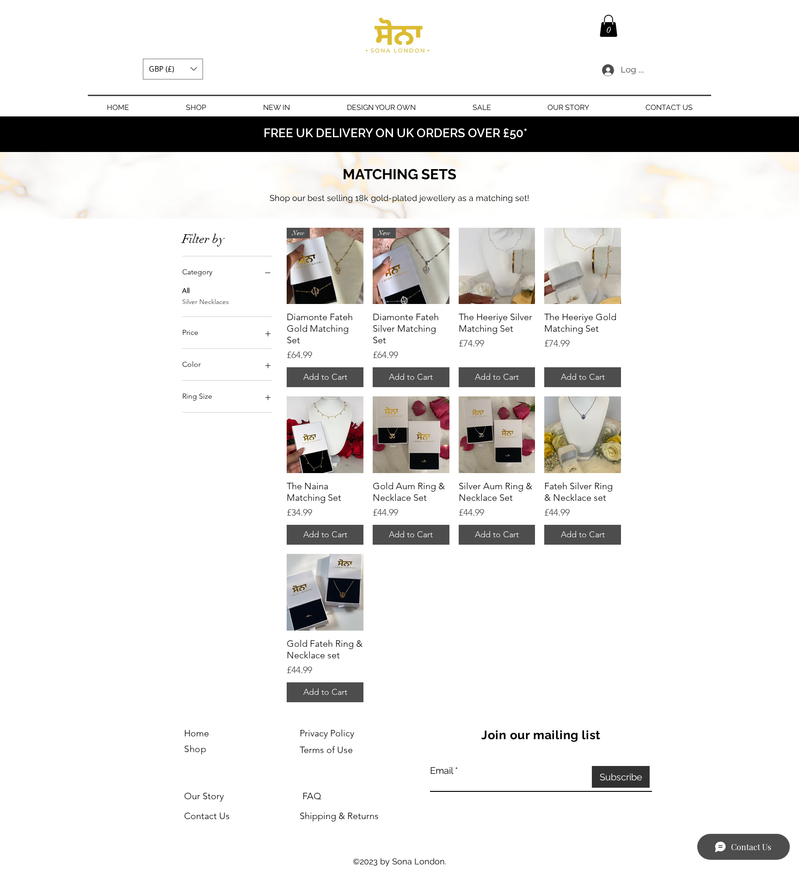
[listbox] (173, 69)
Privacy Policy (327, 733)
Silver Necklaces (205, 302)
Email (441, 770)
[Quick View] (497, 266)
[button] (173, 69)
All (186, 290)
